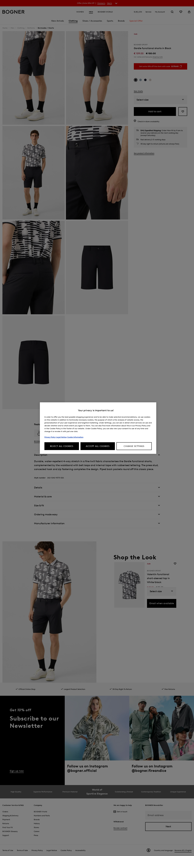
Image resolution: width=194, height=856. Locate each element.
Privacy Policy (50, 437)
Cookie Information (75, 437)
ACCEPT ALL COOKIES (98, 446)
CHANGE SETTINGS (134, 446)
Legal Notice (61, 437)
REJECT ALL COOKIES (61, 446)
